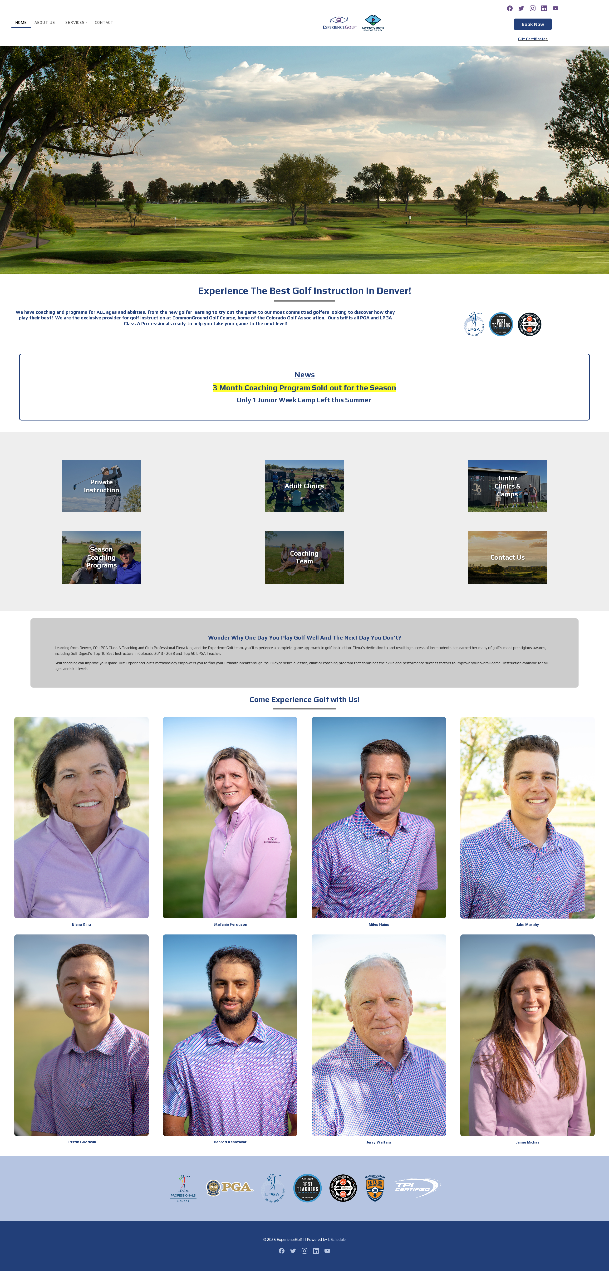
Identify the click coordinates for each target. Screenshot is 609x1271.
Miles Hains (379, 924)
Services (74, 22)
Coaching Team (304, 557)
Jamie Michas (528, 1142)
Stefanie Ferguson (230, 924)
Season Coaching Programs (101, 557)
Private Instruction (101, 486)
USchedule (337, 1239)
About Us (44, 22)
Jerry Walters (378, 1142)
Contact (104, 22)
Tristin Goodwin (81, 1142)
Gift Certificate (531, 39)
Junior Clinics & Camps (508, 486)
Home (21, 22)
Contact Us (507, 557)
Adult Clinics (304, 486)
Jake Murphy (527, 925)
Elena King (81, 924)
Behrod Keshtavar (230, 1142)
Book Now (533, 24)
